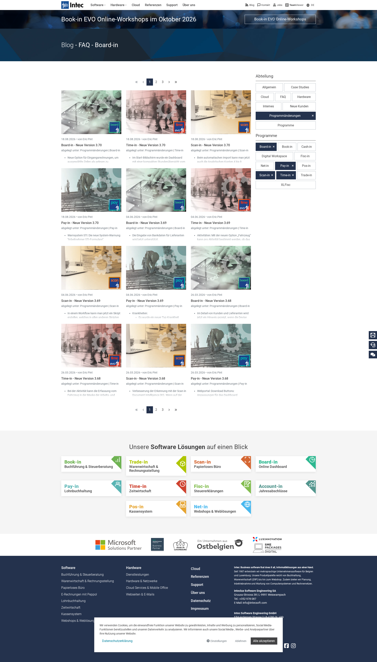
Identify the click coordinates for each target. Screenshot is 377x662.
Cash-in (306, 147)
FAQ (283, 97)
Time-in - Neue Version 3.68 (81, 378)
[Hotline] (373, 345)
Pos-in (306, 166)
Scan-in (243, 150)
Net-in (265, 166)
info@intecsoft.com (255, 602)
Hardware (304, 97)
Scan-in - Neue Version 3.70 (210, 145)
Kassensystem (71, 614)
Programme (286, 125)
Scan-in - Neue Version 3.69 (80, 301)
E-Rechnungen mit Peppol (79, 594)
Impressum (200, 609)
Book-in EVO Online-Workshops (280, 19)
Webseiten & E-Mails (140, 594)
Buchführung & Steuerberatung (82, 574)
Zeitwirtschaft (70, 607)
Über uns (198, 593)
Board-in (115, 150)
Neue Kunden (299, 106)
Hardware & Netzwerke (141, 581)
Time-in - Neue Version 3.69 (210, 223)
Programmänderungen (94, 150)
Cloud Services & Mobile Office (147, 588)
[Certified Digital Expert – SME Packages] (267, 544)
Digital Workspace (274, 156)
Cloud (265, 97)
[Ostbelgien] (220, 544)
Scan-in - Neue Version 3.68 (145, 378)
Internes (268, 106)
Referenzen (200, 577)
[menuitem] (98, 5)
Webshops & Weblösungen (79, 621)
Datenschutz (201, 601)
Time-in (179, 150)
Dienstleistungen (137, 574)
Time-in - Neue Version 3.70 (145, 145)
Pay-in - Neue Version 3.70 (80, 223)
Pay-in (113, 228)
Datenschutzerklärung (117, 641)
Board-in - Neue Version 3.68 (211, 301)
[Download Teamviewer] (373, 335)
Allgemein (269, 87)
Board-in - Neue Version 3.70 (81, 145)
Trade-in (306, 175)
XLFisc (285, 185)
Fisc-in (305, 156)
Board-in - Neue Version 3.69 (146, 223)
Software (68, 568)
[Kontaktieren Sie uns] (373, 354)
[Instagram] (293, 645)
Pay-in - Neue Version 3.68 (209, 378)
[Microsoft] (118, 544)
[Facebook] (286, 645)
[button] (310, 5)
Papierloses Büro (73, 588)
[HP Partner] (157, 544)
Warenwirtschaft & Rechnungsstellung (87, 581)
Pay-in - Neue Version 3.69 (144, 301)
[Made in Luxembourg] (180, 544)
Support (197, 585)
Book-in (287, 147)
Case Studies (300, 87)
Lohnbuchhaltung (73, 601)
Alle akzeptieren (264, 641)
